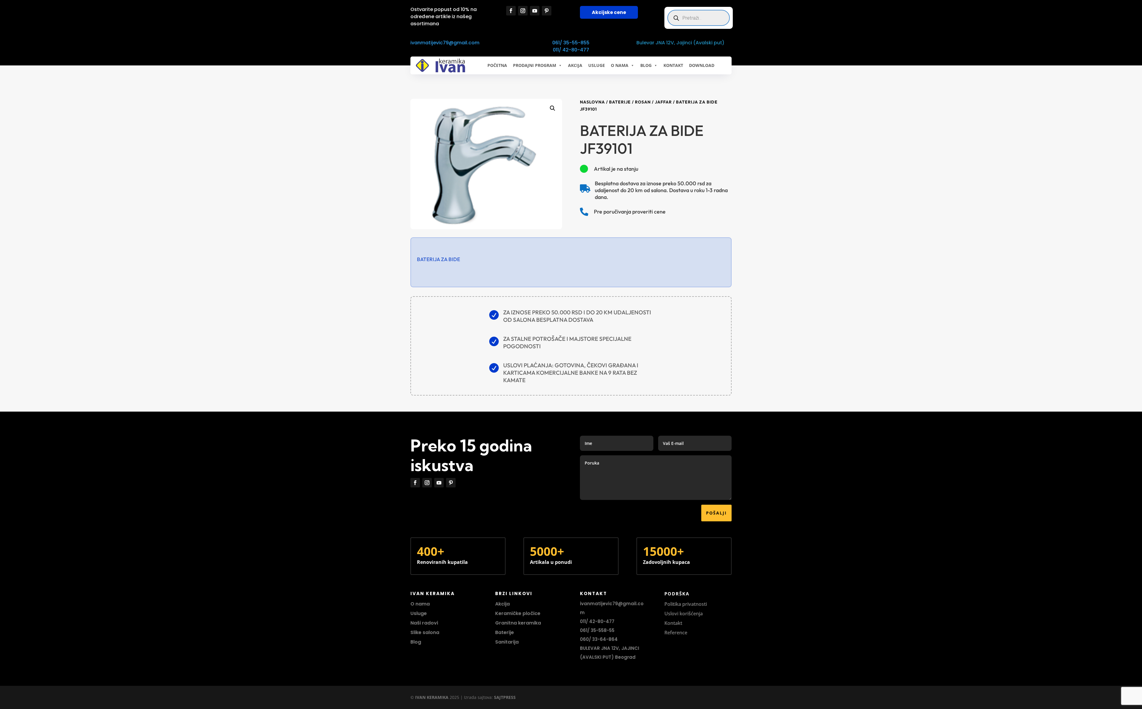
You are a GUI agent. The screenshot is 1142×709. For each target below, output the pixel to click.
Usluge (596, 65)
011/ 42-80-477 (571, 49)
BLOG (646, 65)
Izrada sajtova (478, 697)
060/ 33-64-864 (599, 639)
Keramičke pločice (517, 613)
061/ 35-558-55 (597, 630)
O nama (420, 603)
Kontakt (673, 623)
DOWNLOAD (701, 65)
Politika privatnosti (685, 604)
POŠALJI (716, 513)
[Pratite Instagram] (523, 10)
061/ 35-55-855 (570, 42)
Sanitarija (507, 642)
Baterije (620, 102)
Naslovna (592, 102)
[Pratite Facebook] (511, 10)
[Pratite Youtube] (534, 10)
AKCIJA (575, 65)
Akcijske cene (609, 12)
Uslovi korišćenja (683, 613)
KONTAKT (673, 65)
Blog (415, 642)
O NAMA (619, 65)
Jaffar (663, 102)
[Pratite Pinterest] (546, 10)
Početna (497, 65)
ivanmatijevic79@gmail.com (444, 42)
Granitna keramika (518, 622)
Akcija (502, 603)
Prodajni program (534, 65)
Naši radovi (424, 622)
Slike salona (424, 632)
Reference (675, 632)
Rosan (643, 102)
